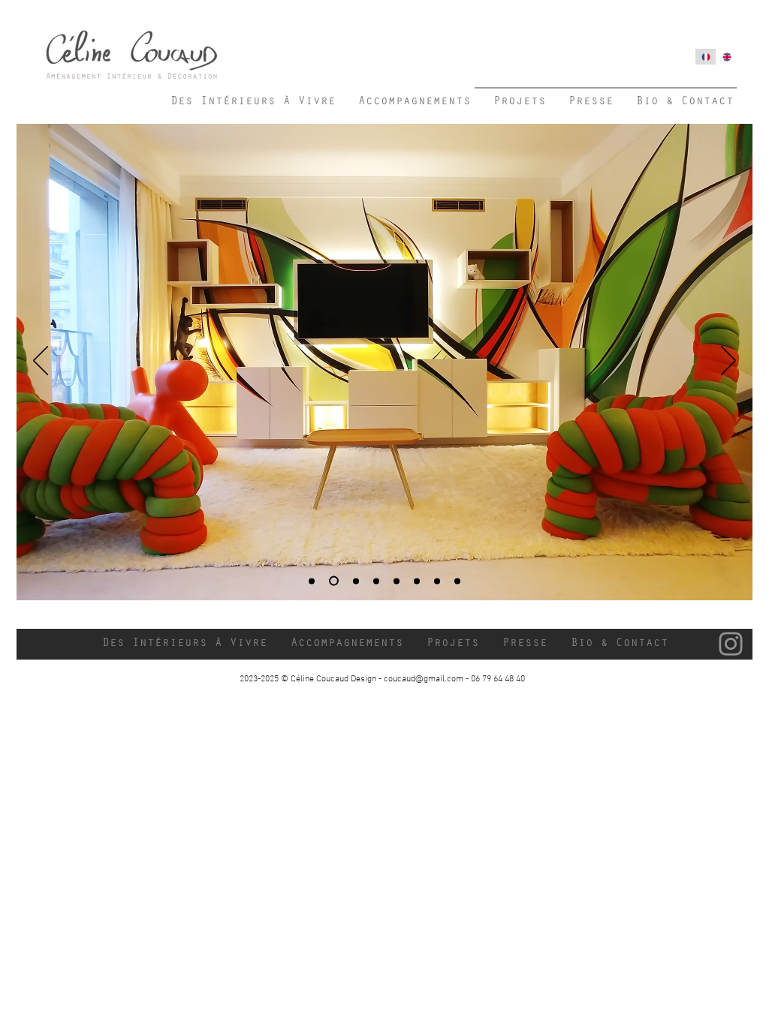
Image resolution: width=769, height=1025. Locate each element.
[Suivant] (728, 361)
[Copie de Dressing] (397, 581)
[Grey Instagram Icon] (730, 644)
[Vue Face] (332, 581)
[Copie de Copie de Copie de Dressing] (437, 581)
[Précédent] (40, 361)
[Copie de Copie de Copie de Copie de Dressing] (457, 581)
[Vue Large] (312, 581)
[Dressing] (376, 581)
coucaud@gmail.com (423, 679)
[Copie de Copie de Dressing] (417, 581)
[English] (726, 57)
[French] (705, 57)
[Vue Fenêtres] (354, 581)
